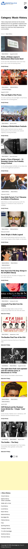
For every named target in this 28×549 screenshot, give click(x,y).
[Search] (25, 7)
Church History (5, 496)
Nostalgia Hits (5, 517)
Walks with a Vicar (6, 503)
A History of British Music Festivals (14, 126)
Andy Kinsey (4, 66)
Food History (4, 506)
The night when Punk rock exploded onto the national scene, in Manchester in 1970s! (14, 371)
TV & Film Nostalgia (6, 89)
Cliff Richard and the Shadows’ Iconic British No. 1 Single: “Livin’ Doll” (13, 409)
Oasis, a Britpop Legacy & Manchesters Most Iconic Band (12, 58)
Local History (5, 365)
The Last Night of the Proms (11, 95)
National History (14, 87)
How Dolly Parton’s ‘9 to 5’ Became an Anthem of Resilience (13, 198)
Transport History (6, 528)
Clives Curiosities (5, 500)
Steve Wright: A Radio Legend (12, 235)
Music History (5, 54)
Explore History (5, 191)
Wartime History (5, 534)
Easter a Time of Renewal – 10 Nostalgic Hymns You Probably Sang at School (12, 161)
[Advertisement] (14, 475)
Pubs (2, 523)
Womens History (5, 537)
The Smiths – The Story (9, 442)
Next (17, 456)
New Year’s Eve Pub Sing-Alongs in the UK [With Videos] (14, 272)
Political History (5, 520)
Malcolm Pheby (5, 313)
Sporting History (5, 525)
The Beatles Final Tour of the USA (13, 337)
